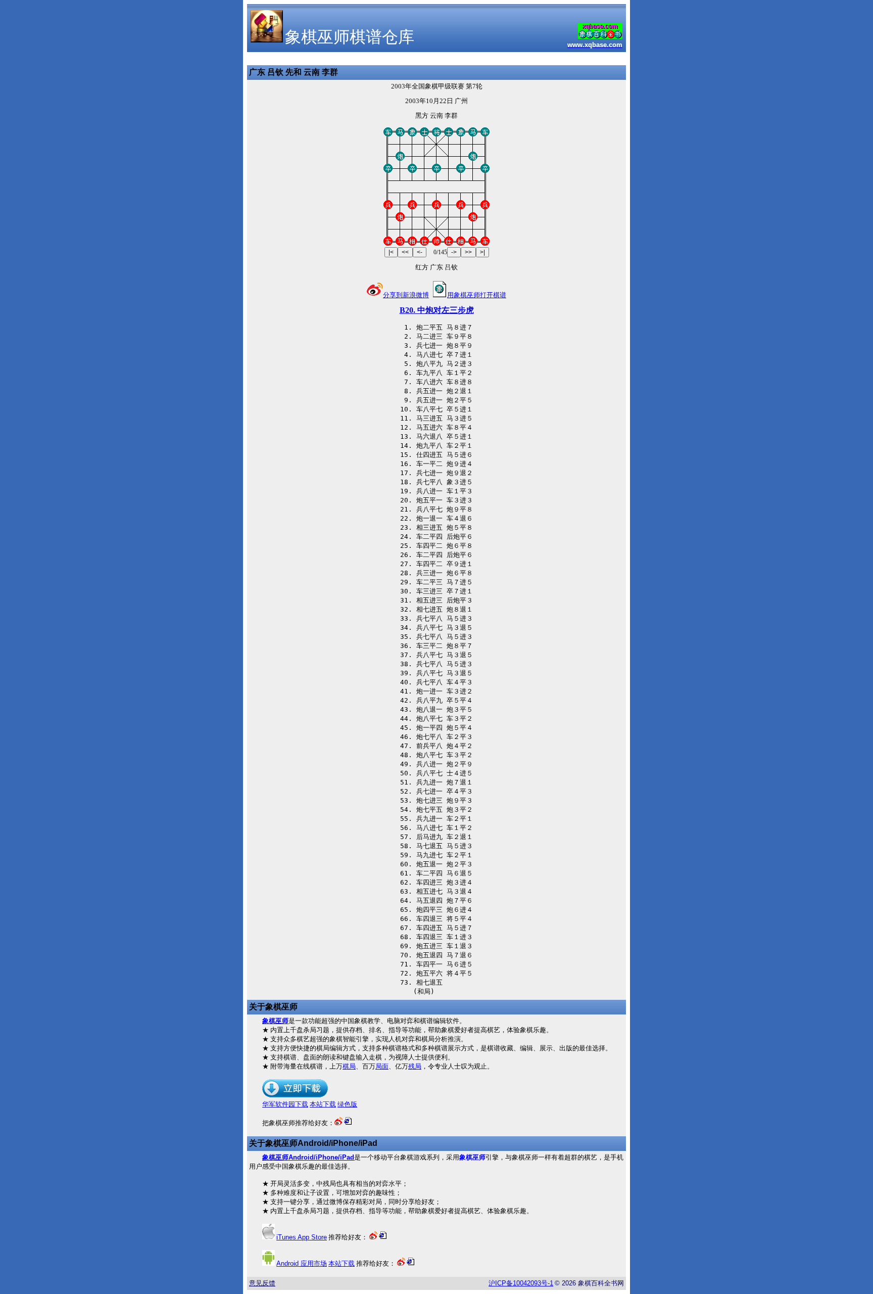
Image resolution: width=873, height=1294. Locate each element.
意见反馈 (262, 1283)
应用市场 (301, 1263)
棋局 (349, 1066)
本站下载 (323, 1104)
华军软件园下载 (285, 1104)
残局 (414, 1066)
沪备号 (521, 1283)
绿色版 (347, 1104)
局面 (382, 1066)
